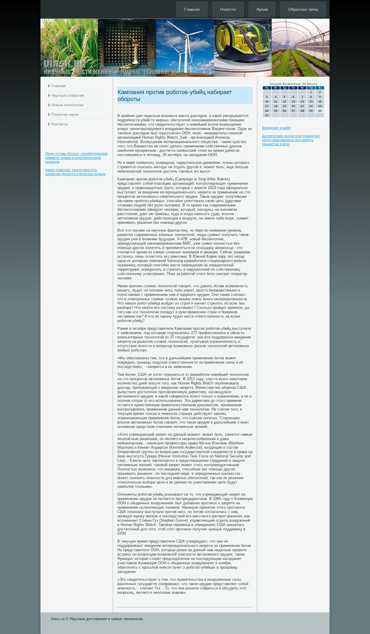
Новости (228, 9)
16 (320, 101)
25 (276, 110)
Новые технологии (67, 105)
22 (311, 106)
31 (267, 115)
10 (267, 101)
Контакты (59, 124)
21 (302, 106)
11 (275, 101)
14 (302, 101)
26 (284, 110)
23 (320, 106)
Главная (192, 9)
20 (293, 106)
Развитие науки (65, 114)
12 (284, 101)
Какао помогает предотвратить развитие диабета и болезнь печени (75, 172)
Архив (262, 9)
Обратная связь (303, 9)
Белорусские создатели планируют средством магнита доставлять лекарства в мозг (291, 140)
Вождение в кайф (276, 128)
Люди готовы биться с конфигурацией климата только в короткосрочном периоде (76, 158)
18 (276, 106)
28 (302, 110)
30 (320, 110)
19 (284, 106)
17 (267, 106)
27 (293, 110)
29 (311, 110)
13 (293, 101)
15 (311, 101)
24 (267, 110)
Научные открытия (67, 95)
